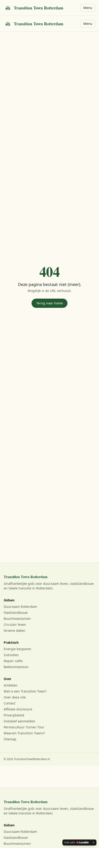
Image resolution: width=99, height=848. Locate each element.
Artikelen (10, 685)
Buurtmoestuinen (17, 618)
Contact (9, 703)
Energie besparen (17, 649)
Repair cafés (13, 661)
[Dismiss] (93, 842)
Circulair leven (15, 624)
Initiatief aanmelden (19, 721)
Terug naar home (49, 303)
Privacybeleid (14, 715)
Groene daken (14, 630)
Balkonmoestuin (16, 667)
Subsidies (11, 655)
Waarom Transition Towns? (24, 733)
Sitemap (10, 739)
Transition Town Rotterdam (38, 8)
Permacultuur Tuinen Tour (24, 727)
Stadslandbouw (16, 612)
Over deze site (15, 697)
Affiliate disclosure (18, 709)
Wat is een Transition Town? (25, 691)
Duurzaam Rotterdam (20, 606)
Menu (87, 8)
